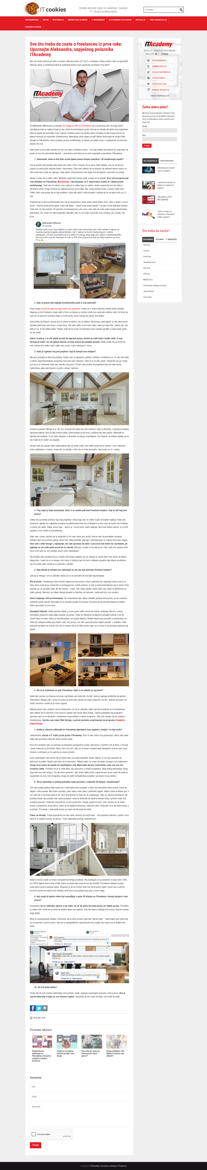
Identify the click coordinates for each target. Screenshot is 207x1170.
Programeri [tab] (148, 239)
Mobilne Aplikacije (160, 90)
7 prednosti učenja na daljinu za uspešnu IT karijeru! (166, 185)
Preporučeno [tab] (167, 161)
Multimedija (58, 20)
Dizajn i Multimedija (161, 72)
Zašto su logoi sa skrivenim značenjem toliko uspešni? (165, 214)
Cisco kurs (147, 297)
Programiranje (32, 20)
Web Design (63, 181)
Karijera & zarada (33, 27)
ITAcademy (95, 1166)
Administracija (159, 66)
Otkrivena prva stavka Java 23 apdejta (166, 169)
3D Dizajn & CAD (159, 84)
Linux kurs (147, 256)
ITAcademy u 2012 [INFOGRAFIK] (164, 198)
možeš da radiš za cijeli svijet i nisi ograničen (60, 308)
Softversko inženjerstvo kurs (154, 285)
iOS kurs (146, 274)
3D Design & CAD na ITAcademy (77, 125)
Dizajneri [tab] (159, 239)
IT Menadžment (98, 20)
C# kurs (146, 251)
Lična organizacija (158, 20)
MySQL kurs (148, 279)
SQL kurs (146, 268)
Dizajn (46, 20)
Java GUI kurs (148, 291)
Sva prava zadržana (109, 1166)
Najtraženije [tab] (150, 161)
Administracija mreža (77, 20)
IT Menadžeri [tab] (171, 239)
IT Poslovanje (158, 78)
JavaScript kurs (149, 262)
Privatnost (122, 1166)
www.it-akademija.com (160, 96)
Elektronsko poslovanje (120, 20)
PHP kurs (147, 245)
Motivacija (140, 20)
